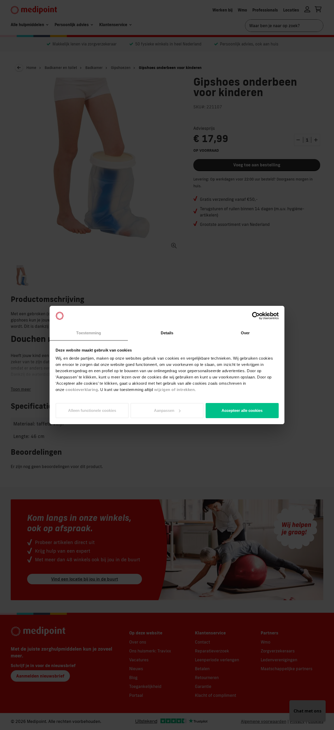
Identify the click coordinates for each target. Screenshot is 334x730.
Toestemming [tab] (88, 333)
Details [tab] (167, 333)
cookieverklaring (81, 389)
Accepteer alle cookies (242, 410)
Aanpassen (164, 410)
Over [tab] (245, 333)
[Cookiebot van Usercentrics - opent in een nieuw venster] (256, 316)
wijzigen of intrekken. (175, 389)
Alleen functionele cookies (92, 410)
